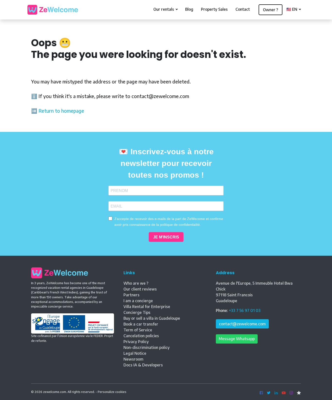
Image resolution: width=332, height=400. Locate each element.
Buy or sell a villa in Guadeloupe (151, 318)
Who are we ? (135, 283)
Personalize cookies (112, 392)
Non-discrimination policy (146, 347)
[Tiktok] (299, 393)
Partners (131, 294)
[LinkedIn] (276, 393)
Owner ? (270, 9)
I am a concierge (138, 300)
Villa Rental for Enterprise (146, 306)
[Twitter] (268, 393)
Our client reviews (140, 289)
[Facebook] (261, 393)
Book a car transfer (140, 324)
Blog (189, 9)
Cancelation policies (141, 335)
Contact (243, 9)
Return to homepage (61, 111)
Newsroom (133, 359)
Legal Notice (134, 353)
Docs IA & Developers (143, 365)
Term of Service (137, 329)
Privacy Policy (136, 341)
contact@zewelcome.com (242, 323)
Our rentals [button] (164, 9)
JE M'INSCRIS (166, 237)
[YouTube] (284, 393)
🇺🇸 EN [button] (292, 9)
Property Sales (214, 9)
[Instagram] (291, 393)
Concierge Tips (136, 312)
